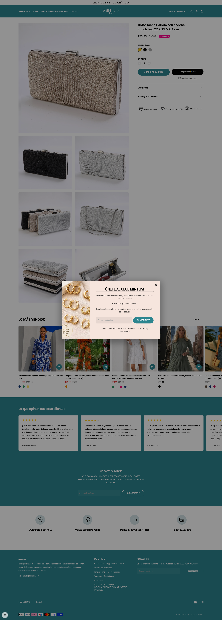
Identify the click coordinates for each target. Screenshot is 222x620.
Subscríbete (143, 320)
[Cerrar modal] (156, 285)
